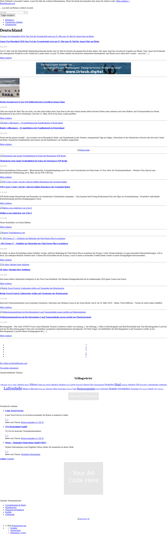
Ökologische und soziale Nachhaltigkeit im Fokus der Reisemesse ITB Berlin (33, 161)
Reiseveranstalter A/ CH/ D (32, 422)
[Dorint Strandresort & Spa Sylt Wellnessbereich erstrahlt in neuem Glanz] (10, 97)
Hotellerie (131, 385)
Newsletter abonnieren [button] (9, 368)
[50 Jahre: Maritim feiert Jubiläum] (14, 264)
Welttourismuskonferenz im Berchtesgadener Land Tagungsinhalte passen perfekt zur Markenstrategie (45, 317)
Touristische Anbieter (14, 22)
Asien (40, 385)
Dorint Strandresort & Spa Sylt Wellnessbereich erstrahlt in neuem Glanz (32, 102)
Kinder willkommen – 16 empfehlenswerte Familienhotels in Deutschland (32, 128)
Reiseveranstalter (86, 388)
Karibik (8, 512)
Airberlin (20, 385)
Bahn (44, 384)
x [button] (129, 1)
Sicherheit (104, 389)
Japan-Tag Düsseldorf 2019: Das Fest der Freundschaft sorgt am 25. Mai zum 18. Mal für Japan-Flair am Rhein (49, 41)
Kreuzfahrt (143, 385)
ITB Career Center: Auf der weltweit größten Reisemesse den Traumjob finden (35, 187)
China (68, 384)
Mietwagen (34, 389)
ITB (137, 385)
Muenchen (49, 389)
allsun (27, 385)
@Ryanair (3, 385)
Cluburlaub (9, 514)
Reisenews (9, 20)
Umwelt (144, 389)
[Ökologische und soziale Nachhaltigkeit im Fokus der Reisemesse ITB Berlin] (33, 156)
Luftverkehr (13, 388)
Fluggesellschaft (99, 385)
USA (155, 389)
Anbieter (7, 459)
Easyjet (73, 385)
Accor (10, 385)
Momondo (42, 389)
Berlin (48, 385)
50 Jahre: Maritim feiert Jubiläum (15, 270)
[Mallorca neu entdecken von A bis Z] (16, 208)
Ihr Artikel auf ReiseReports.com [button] (13, 363)
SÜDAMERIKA (123, 389)
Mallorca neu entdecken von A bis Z (16, 213)
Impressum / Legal (18, 533)
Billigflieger (55, 385)
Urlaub (150, 389)
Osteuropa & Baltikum (14, 510)
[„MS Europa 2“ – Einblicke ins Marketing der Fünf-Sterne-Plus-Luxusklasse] (32, 238)
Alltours (33, 384)
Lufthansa (163, 384)
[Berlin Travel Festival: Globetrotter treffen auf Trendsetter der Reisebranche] (32, 288)
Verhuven (160, 389)
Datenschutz (15, 530)
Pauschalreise (62, 389)
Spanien (113, 388)
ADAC (15, 384)
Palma (55, 389)
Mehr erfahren (122, 1)
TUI (140, 389)
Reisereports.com (19, 526)
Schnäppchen (10, 24)
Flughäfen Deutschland (30, 454)
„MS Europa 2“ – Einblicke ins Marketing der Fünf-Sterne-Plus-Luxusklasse (34, 243)
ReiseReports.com (7, 3)
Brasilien (62, 385)
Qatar (75, 389)
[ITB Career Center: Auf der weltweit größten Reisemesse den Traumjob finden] (33, 182)
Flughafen (109, 384)
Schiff (98, 389)
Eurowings (79, 385)
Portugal (69, 389)
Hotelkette (124, 384)
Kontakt (13, 528)
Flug (92, 385)
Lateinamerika (153, 385)
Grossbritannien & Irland (15, 505)
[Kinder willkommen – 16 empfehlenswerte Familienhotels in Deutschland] (31, 123)
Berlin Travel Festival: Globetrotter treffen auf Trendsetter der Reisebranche (34, 293)
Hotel (118, 384)
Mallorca (26, 389)
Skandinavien (10, 507)
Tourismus (135, 389)
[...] (6, 419)
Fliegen (86, 384)
